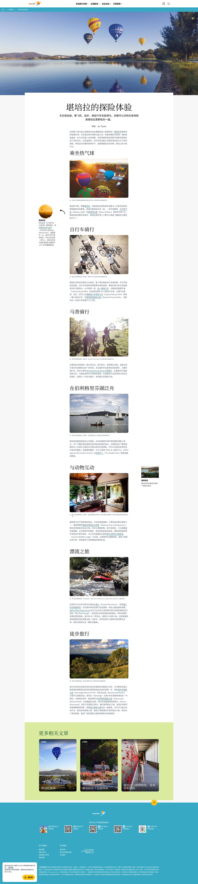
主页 (3, 9)
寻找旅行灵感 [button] (81, 3)
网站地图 (42, 857)
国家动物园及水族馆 (91, 525)
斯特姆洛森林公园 (93, 297)
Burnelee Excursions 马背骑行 (99, 370)
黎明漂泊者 (93, 212)
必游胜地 (11, 9)
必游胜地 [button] (94, 3)
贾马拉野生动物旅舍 (115, 534)
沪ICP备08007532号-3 (87, 851)
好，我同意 (29, 877)
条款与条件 (42, 852)
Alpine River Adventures (80, 610)
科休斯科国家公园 (104, 698)
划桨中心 (99, 453)
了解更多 (10, 868)
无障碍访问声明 (44, 854)
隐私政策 (42, 849)
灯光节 (42, 222)
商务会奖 (63, 849)
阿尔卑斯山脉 (95, 707)
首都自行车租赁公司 (94, 294)
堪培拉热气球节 (46, 227)
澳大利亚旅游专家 (65, 852)
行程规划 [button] (117, 3)
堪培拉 (117, 131)
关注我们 (63, 854)
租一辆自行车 (103, 288)
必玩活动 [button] (105, 3)
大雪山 (96, 604)
